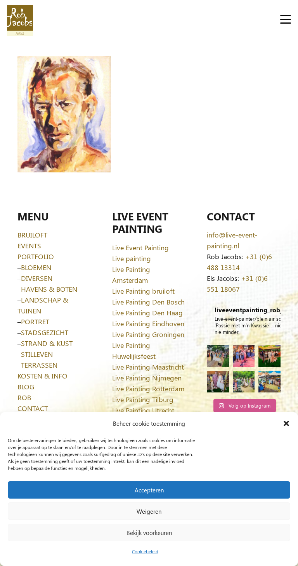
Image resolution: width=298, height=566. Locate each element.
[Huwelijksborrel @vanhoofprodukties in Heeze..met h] (269, 382)
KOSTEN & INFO (42, 375)
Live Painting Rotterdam (148, 388)
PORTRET (35, 321)
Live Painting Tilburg (142, 399)
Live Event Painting (140, 247)
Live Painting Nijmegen (147, 377)
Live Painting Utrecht (143, 410)
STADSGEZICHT (44, 332)
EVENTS (29, 245)
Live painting (131, 258)
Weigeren (149, 511)
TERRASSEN (39, 365)
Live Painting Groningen (148, 334)
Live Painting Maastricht (148, 367)
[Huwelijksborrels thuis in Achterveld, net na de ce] (218, 356)
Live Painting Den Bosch (148, 301)
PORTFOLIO (35, 256)
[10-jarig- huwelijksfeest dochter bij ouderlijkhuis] (269, 356)
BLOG (25, 386)
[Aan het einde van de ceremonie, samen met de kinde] (218, 382)
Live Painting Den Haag (147, 312)
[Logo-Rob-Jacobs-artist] (20, 19)
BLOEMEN (36, 267)
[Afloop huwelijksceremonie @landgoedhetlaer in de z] (244, 382)
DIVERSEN (36, 278)
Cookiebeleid (145, 551)
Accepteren (149, 490)
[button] (286, 423)
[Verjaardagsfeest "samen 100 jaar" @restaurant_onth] (244, 356)
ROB (24, 397)
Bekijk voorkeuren (149, 533)
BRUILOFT (32, 234)
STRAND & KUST (47, 343)
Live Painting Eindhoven (148, 323)
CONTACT (32, 408)
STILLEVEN (37, 354)
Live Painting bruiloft (143, 291)
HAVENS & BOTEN (49, 289)
